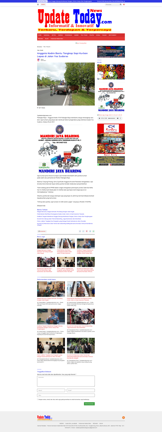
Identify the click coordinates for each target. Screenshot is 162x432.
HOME (39, 35)
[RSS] (123, 417)
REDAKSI (40, 38)
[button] (120, 4)
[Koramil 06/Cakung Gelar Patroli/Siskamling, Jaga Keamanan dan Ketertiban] (46, 262)
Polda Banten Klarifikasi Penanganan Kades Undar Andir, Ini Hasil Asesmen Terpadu (60, 214)
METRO (54, 35)
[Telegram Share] (90, 231)
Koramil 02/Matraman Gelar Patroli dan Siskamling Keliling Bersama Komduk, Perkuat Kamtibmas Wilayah (65, 224)
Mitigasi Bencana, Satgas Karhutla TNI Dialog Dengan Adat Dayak (55, 211)
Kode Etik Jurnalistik (71, 423)
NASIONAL (46, 35)
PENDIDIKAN (68, 35)
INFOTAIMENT (112, 35)
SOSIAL (98, 35)
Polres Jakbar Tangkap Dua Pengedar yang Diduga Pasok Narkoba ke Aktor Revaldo (61, 221)
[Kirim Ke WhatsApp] (93, 231)
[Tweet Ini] (83, 231)
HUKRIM (76, 35)
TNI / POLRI (84, 35)
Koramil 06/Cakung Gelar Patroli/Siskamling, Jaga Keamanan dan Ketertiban (95, 1)
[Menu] (38, 4)
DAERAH (60, 35)
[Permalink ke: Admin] (38, 60)
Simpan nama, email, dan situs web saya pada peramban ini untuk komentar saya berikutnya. (64, 399)
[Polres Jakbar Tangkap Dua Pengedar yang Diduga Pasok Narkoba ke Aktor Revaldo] (66, 262)
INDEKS (43, 4)
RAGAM (104, 35)
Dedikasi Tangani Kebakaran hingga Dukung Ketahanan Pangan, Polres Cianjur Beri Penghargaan (64, 216)
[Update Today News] (74, 20)
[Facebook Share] (80, 231)
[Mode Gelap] (124, 4)
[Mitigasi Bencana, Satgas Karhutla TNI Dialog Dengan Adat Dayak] (46, 244)
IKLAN (46, 38)
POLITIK (92, 35)
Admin (42, 59)
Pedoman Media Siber (57, 38)
